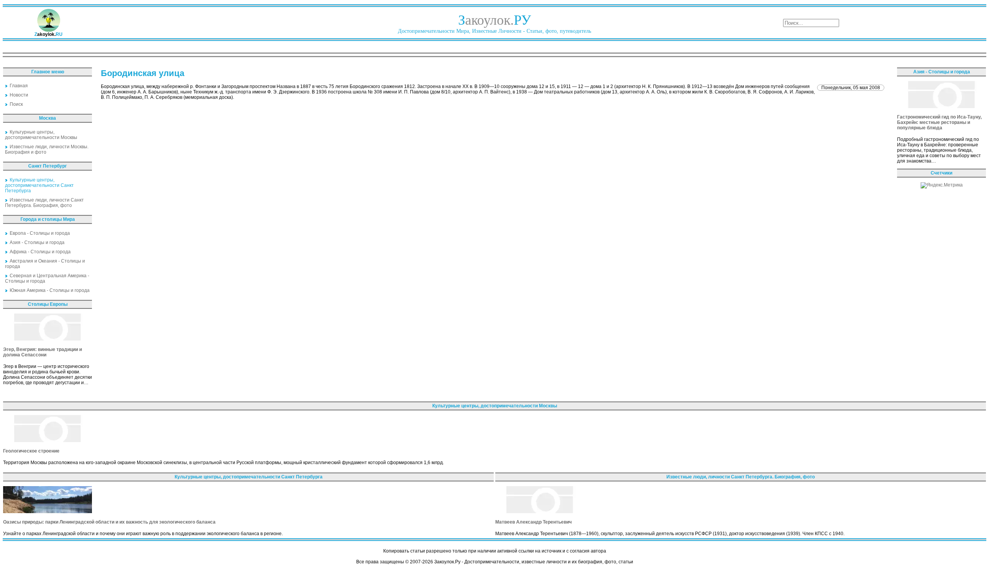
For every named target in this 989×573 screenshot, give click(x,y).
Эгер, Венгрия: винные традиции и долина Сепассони (42, 352)
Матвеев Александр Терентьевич (533, 522)
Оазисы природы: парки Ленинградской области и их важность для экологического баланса (109, 522)
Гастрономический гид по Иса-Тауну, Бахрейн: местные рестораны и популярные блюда (939, 122)
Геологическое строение (31, 451)
